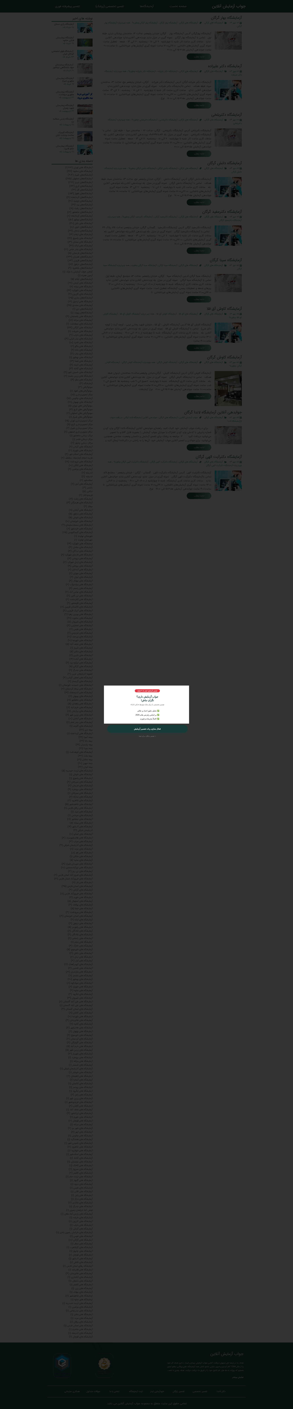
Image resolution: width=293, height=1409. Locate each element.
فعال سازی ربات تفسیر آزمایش (147, 729)
